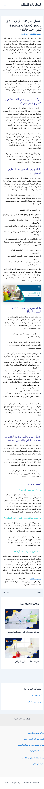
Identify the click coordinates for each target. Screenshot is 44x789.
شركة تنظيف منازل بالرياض (27, 661)
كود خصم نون (36, 695)
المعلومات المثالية (31, 4)
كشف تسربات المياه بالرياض (33, 739)
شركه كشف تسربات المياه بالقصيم (31, 745)
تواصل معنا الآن (35, 579)
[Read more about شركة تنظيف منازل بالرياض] (22, 648)
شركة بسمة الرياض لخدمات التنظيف (23, 632)
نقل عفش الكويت (37, 764)
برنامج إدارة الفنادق (34, 702)
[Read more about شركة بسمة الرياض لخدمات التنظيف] (22, 619)
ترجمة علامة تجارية (37, 751)
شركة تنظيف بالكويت (36, 733)
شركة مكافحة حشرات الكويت (33, 758)
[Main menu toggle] (4, 4)
